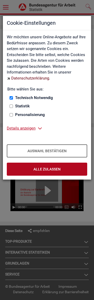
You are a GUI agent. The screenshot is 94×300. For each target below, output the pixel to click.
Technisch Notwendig (34, 97)
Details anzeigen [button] (21, 128)
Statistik (22, 106)
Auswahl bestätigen (47, 151)
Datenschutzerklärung (30, 78)
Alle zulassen (47, 169)
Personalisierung (30, 114)
